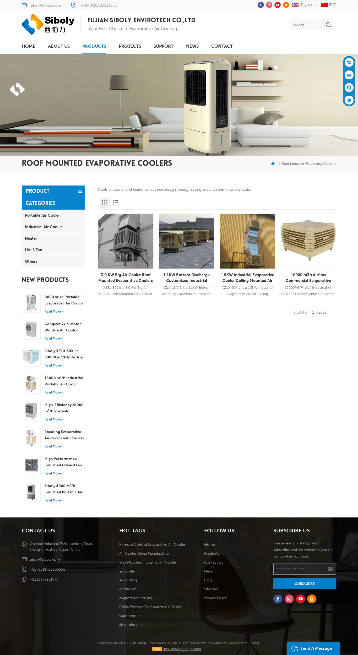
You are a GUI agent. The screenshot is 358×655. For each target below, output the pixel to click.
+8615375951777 (44, 579)
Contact (222, 46)
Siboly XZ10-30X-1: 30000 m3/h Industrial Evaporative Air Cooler (64, 354)
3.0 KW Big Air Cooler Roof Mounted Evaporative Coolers (125, 277)
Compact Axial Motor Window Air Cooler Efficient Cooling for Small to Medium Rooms (63, 327)
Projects (130, 46)
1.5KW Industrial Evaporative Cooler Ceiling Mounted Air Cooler (247, 277)
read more (53, 311)
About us (59, 46)
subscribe (305, 584)
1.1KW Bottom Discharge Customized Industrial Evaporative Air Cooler (187, 277)
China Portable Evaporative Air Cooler (150, 607)
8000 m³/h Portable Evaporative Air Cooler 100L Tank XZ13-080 (64, 300)
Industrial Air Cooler (43, 226)
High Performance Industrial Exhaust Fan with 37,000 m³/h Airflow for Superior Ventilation (63, 462)
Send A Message (316, 648)
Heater (31, 238)
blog (255, 643)
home (28, 46)
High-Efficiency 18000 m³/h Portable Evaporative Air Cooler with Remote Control (64, 408)
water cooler (130, 616)
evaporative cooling (135, 598)
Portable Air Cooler (42, 215)
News (192, 46)
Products (211, 553)
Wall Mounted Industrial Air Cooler (147, 562)
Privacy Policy (215, 598)
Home (209, 544)
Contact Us (213, 562)
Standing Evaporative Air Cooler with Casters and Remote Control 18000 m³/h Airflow (64, 435)
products (94, 46)
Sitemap (211, 589)
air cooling (128, 580)
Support (163, 46)
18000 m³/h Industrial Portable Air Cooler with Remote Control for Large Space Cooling (64, 381)
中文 (332, 4)
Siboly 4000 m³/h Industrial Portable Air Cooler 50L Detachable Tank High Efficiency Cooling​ (64, 489)
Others (31, 261)
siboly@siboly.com (46, 5)
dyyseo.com (238, 643)
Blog (208, 580)
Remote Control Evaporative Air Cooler (152, 544)
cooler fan (127, 589)
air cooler (127, 571)
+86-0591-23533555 (99, 5)
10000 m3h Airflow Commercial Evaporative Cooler (308, 277)
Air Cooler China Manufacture (144, 553)
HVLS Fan (33, 249)
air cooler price (132, 625)
